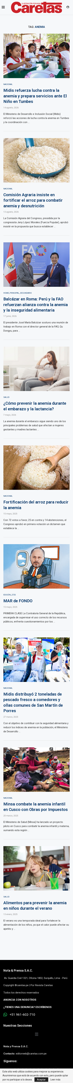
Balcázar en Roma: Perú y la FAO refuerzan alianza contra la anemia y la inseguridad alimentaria (35, 305)
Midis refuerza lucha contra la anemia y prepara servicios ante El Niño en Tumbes (35, 96)
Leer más (55, 1079)
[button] (36, 1034)
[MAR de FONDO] (36, 566)
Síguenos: (10, 1061)
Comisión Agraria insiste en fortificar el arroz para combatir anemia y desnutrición (33, 200)
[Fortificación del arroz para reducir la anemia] (36, 467)
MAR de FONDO (17, 600)
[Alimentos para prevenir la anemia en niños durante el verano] (36, 868)
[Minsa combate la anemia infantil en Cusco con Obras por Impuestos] (36, 769)
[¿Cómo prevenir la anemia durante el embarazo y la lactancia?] (36, 369)
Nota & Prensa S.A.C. (18, 970)
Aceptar (41, 1079)
